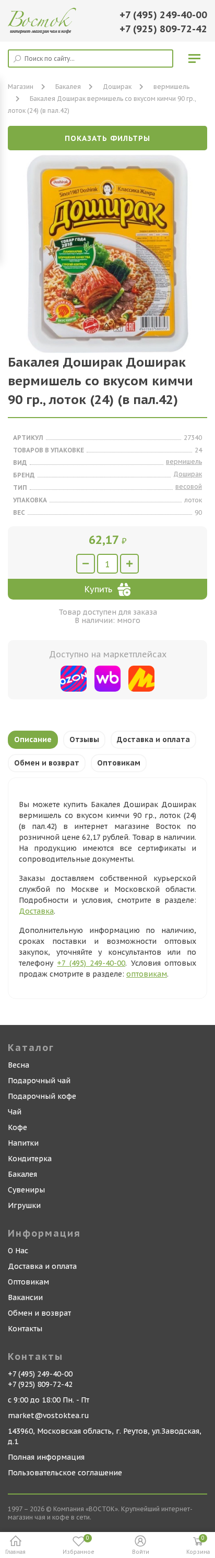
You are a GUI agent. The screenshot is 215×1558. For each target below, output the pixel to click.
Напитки (23, 1143)
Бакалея (22, 1174)
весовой (188, 486)
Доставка (36, 911)
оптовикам (146, 974)
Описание (33, 739)
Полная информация (46, 1457)
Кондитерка (30, 1158)
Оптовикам (118, 763)
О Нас (18, 1250)
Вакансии (25, 1297)
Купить (98, 589)
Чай (14, 1111)
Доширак (117, 86)
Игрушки (24, 1205)
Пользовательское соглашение (65, 1472)
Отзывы (84, 739)
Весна (18, 1065)
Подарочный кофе (42, 1096)
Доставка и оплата (153, 739)
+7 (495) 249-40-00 (163, 15)
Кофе (17, 1127)
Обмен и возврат (46, 763)
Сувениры (26, 1190)
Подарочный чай (39, 1080)
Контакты (25, 1328)
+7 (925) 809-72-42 (163, 29)
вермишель (171, 86)
